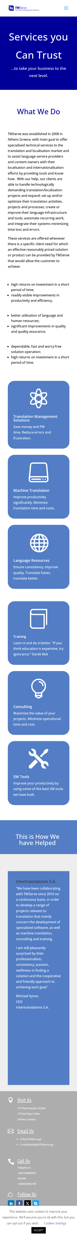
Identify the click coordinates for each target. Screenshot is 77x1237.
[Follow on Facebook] (19, 1203)
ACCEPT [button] (38, 1230)
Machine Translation (31, 490)
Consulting (22, 706)
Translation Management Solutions (35, 418)
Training (19, 636)
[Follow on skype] (35, 1203)
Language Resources (31, 560)
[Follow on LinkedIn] (11, 1203)
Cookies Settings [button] (55, 1223)
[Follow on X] (27, 1203)
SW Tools (21, 776)
